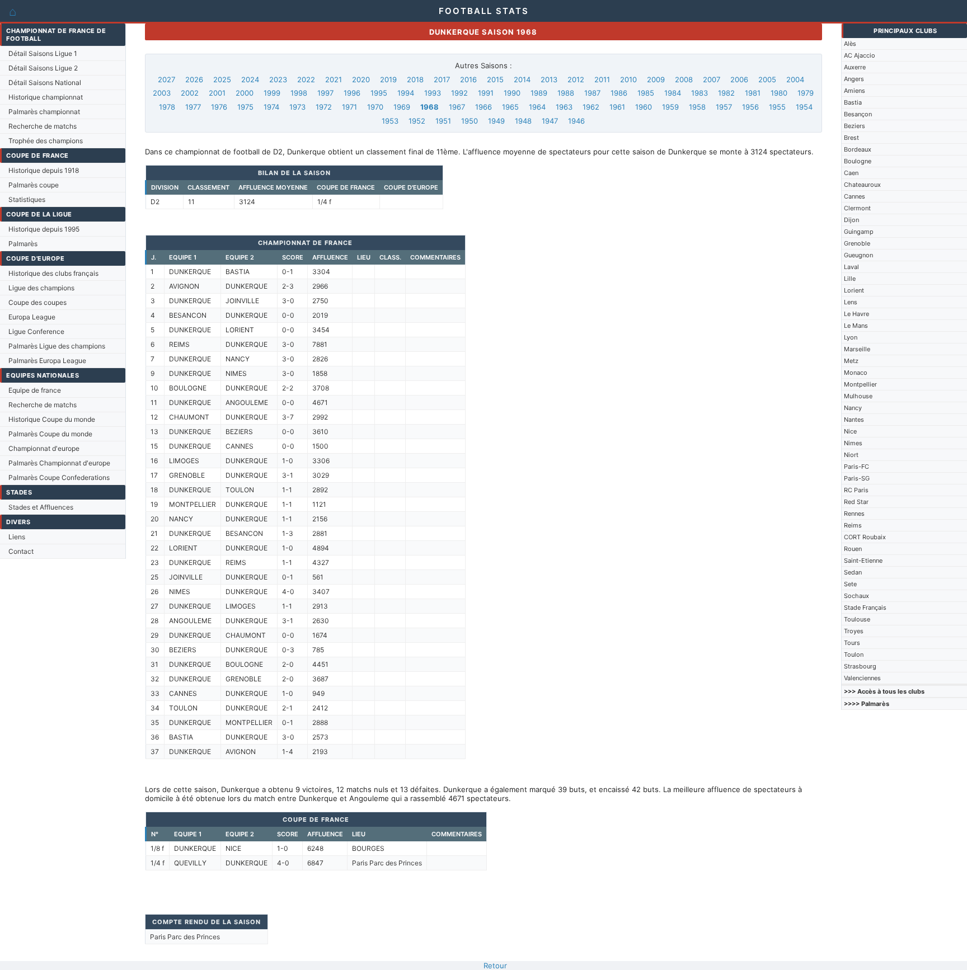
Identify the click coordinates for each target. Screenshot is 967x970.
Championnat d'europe (43, 448)
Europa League (31, 317)
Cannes (854, 196)
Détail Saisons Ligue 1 (42, 53)
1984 (672, 92)
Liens (16, 537)
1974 (271, 106)
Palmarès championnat (44, 111)
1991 (486, 92)
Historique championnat (45, 97)
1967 (457, 106)
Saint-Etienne (863, 560)
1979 (805, 92)
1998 (298, 92)
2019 (388, 79)
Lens (850, 302)
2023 (278, 79)
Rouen (853, 549)
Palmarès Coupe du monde (50, 434)
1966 (483, 106)
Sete (850, 584)
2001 (217, 92)
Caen (851, 173)
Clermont (857, 208)
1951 (443, 120)
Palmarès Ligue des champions (56, 346)
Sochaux (856, 596)
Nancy (853, 408)
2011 (602, 79)
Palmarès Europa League (47, 360)
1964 (537, 106)
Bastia (853, 102)
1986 (619, 92)
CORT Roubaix (865, 537)
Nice (850, 431)
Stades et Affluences (40, 507)
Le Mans (856, 325)
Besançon (858, 114)
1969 (401, 106)
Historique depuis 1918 (43, 170)
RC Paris (856, 490)
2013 (549, 79)
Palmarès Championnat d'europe (59, 463)
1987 (592, 92)
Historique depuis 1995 (43, 229)
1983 (699, 92)
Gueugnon (858, 255)
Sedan (853, 572)
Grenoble (857, 243)
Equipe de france (34, 390)
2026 (194, 79)
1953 (390, 120)
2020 (361, 79)
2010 (628, 79)
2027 (166, 79)
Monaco (855, 372)
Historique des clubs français (53, 273)
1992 (459, 92)
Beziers (854, 126)
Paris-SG (857, 478)
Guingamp (859, 232)
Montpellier (860, 384)
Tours (852, 643)
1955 (777, 106)
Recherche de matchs (42, 126)
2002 (190, 92)
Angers (854, 79)
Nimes (853, 443)
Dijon (851, 220)
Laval (851, 267)
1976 (219, 106)
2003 (162, 92)
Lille (850, 278)
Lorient (854, 290)
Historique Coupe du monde (51, 419)
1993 (432, 92)
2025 (222, 79)
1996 (352, 92)
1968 (429, 106)
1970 (375, 106)
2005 (767, 79)
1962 (591, 106)
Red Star (856, 502)
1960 (643, 106)
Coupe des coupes (37, 302)
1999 (272, 92)
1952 (417, 120)
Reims (853, 525)
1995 (378, 92)
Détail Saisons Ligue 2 (43, 68)
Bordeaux (857, 149)
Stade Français (865, 607)
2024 (250, 79)
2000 (245, 92)
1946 (576, 120)
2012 (575, 79)
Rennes (854, 513)
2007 (711, 79)
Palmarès (22, 243)
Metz (851, 361)
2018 (415, 79)
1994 (405, 92)
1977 (193, 106)
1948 (523, 120)
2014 (522, 79)
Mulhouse (858, 396)
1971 (349, 106)
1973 (297, 106)
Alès (850, 44)
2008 (684, 79)
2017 (442, 79)
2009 (656, 79)
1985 (645, 92)
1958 (697, 106)
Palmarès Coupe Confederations (59, 477)
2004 (795, 79)
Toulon (853, 654)
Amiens (854, 91)
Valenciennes (862, 678)
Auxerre (855, 67)
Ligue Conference (36, 331)
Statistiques (26, 199)
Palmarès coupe (33, 185)
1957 (724, 106)
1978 (167, 106)
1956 (750, 106)
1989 (539, 92)
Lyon (850, 337)
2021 (333, 79)
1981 (753, 92)
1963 (564, 106)
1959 (670, 106)
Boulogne (857, 161)
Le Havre (856, 314)
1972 (324, 106)
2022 (306, 79)
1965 (510, 106)
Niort (851, 455)
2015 (495, 79)
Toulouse (857, 619)
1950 (469, 120)
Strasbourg (860, 666)
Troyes (853, 631)
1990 (512, 92)
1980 (779, 92)
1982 (726, 92)
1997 (325, 92)
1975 (245, 106)
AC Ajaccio (859, 55)
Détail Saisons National (44, 82)
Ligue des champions (41, 288)
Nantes (854, 419)
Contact (21, 551)
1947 (550, 120)
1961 (617, 106)
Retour (495, 965)
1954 (804, 106)
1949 (496, 120)
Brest (851, 138)
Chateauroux (862, 185)
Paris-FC (856, 466)
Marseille (857, 349)
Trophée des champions (45, 140)
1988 (565, 92)
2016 (468, 79)
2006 (739, 79)
